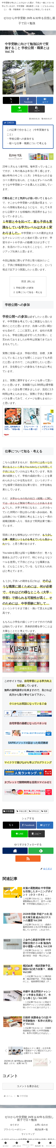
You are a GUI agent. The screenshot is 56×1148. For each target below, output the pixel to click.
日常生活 (35, 811)
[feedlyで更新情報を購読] (41, 851)
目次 (23, 281)
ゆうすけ (14, 1124)
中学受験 (9, 811)
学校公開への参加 (24, 287)
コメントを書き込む (28, 1086)
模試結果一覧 (41, 1129)
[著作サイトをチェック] (15, 851)
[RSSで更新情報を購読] (28, 858)
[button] (36, 109)
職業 (45, 811)
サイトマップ (28, 1134)
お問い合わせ (41, 1124)
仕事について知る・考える (29, 292)
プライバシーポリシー (15, 1129)
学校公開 (22, 811)
